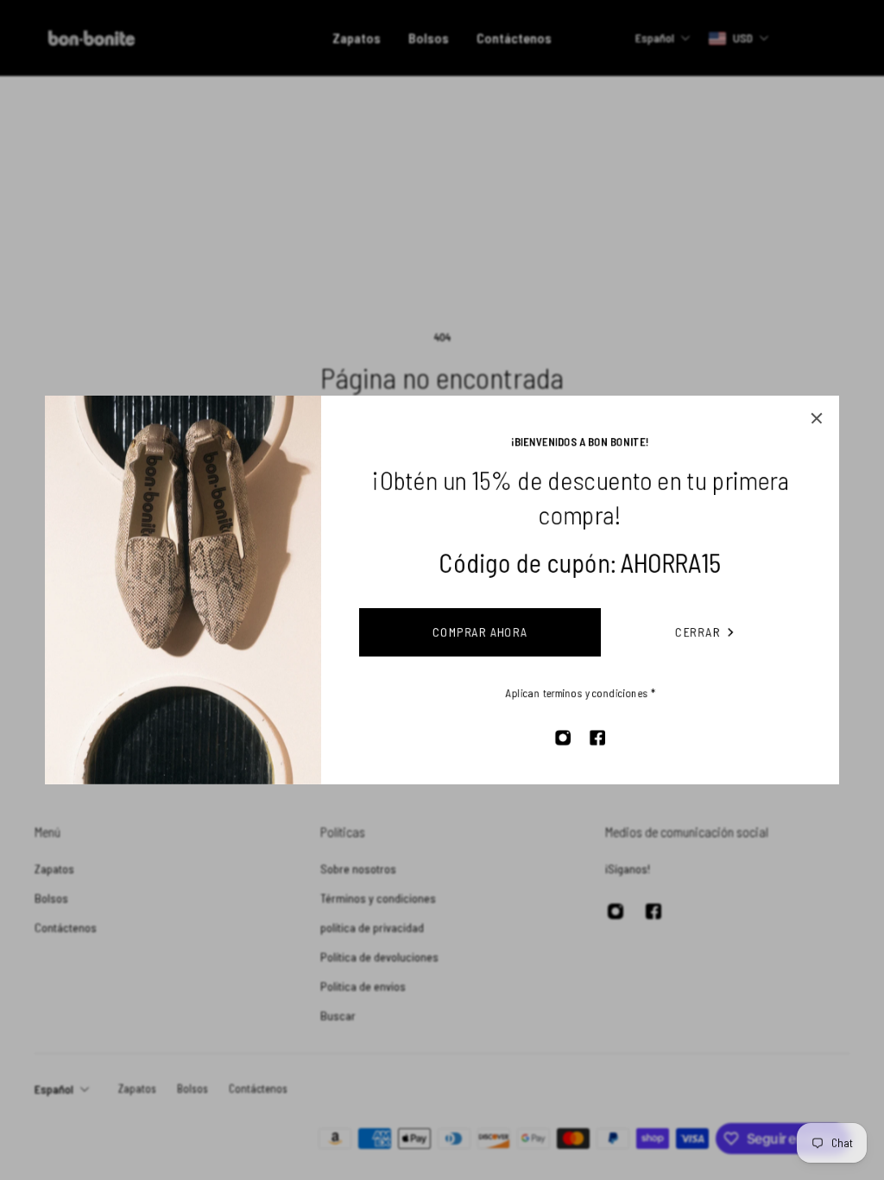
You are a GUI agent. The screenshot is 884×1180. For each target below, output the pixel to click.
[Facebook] (597, 737)
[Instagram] (562, 737)
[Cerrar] (816, 418)
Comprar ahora (480, 632)
